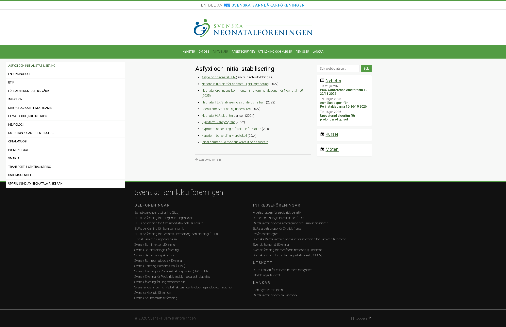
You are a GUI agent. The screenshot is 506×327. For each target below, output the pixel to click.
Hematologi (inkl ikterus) (27, 116)
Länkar (318, 51)
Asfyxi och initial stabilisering (31, 65)
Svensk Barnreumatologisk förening (158, 261)
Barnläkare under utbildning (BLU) (156, 212)
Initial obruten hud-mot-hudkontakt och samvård (235, 142)
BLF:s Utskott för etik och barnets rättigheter (282, 270)
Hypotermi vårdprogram (218, 122)
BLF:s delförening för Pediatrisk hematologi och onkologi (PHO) (176, 234)
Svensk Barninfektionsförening (154, 244)
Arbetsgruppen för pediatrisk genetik (277, 212)
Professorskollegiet (265, 234)
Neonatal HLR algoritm (217, 116)
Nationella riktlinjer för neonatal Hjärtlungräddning (235, 84)
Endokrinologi (19, 74)
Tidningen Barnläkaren (268, 290)
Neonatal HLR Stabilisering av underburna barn (233, 102)
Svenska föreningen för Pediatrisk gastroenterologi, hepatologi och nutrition (183, 287)
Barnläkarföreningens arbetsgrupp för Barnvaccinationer (290, 223)
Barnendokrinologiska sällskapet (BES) (278, 218)
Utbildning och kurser (275, 51)
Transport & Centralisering (29, 167)
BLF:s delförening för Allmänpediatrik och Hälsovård (168, 223)
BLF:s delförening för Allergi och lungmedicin (164, 218)
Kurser (332, 134)
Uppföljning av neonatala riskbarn (35, 183)
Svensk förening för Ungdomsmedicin (159, 282)
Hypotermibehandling (217, 129)
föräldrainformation (248, 129)
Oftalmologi (17, 141)
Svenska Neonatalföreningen (153, 293)
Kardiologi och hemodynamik (30, 108)
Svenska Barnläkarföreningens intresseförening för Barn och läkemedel (299, 239)
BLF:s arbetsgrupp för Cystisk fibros (277, 228)
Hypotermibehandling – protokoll (225, 135)
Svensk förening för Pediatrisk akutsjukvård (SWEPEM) (171, 271)
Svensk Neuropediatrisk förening (155, 298)
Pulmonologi (18, 150)
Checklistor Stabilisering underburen (226, 109)
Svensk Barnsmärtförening (271, 244)
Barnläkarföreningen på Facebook (275, 295)
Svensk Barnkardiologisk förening (156, 250)
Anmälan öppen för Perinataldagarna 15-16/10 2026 (343, 104)
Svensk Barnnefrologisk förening (155, 255)
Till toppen (361, 318)
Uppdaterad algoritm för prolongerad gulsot (337, 117)
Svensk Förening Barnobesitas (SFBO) (159, 266)
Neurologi (16, 124)
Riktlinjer (220, 51)
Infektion (15, 99)
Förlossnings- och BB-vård (28, 91)
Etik (11, 82)
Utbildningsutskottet (266, 275)
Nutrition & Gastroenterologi (31, 133)
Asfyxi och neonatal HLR (219, 77)
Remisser (302, 51)
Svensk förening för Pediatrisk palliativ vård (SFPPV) (287, 255)
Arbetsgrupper (243, 51)
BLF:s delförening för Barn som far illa (159, 228)
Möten (332, 149)
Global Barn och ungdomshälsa (155, 239)
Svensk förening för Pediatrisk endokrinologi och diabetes (172, 277)
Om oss (204, 51)
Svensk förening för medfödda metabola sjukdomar (287, 250)
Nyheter (189, 51)
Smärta (14, 158)
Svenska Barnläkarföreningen (178, 192)
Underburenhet (19, 175)
